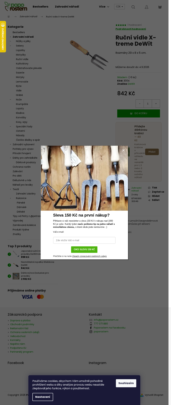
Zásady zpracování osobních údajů (89, 256)
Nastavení (42, 397)
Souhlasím (126, 383)
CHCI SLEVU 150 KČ (84, 249)
